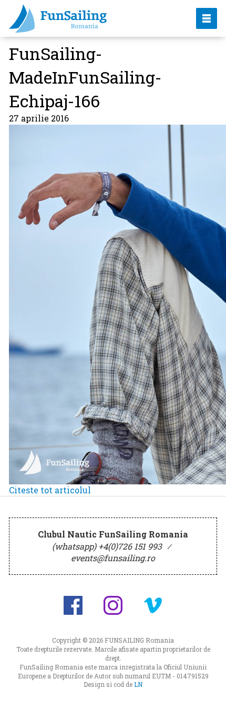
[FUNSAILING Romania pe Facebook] (73, 605)
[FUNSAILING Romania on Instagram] (113, 605)
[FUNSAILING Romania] (90, 18)
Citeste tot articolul (50, 489)
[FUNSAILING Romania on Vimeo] (152, 605)
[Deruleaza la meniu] (206, 690)
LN (138, 684)
